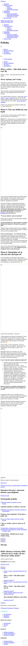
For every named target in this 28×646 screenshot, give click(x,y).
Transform (9, 8)
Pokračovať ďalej (5, 495)
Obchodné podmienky (9, 642)
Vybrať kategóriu (8, 59)
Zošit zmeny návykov (12, 16)
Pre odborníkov (7, 614)
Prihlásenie (6, 617)
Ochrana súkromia (8, 641)
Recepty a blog (7, 18)
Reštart (8, 6)
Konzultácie (7, 11)
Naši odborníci (7, 53)
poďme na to (4, 482)
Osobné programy (8, 5)
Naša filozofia (7, 623)
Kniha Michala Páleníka (13, 15)
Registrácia (6, 615)
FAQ (5, 626)
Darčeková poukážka (12, 13)
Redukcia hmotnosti (9, 50)
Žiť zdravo (6, 52)
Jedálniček (6, 4)
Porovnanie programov (12, 9)
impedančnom (4, 213)
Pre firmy (6, 624)
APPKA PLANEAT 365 (7, 20)
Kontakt (6, 644)
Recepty (6, 49)
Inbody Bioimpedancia (9, 633)
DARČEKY (7, 12)
